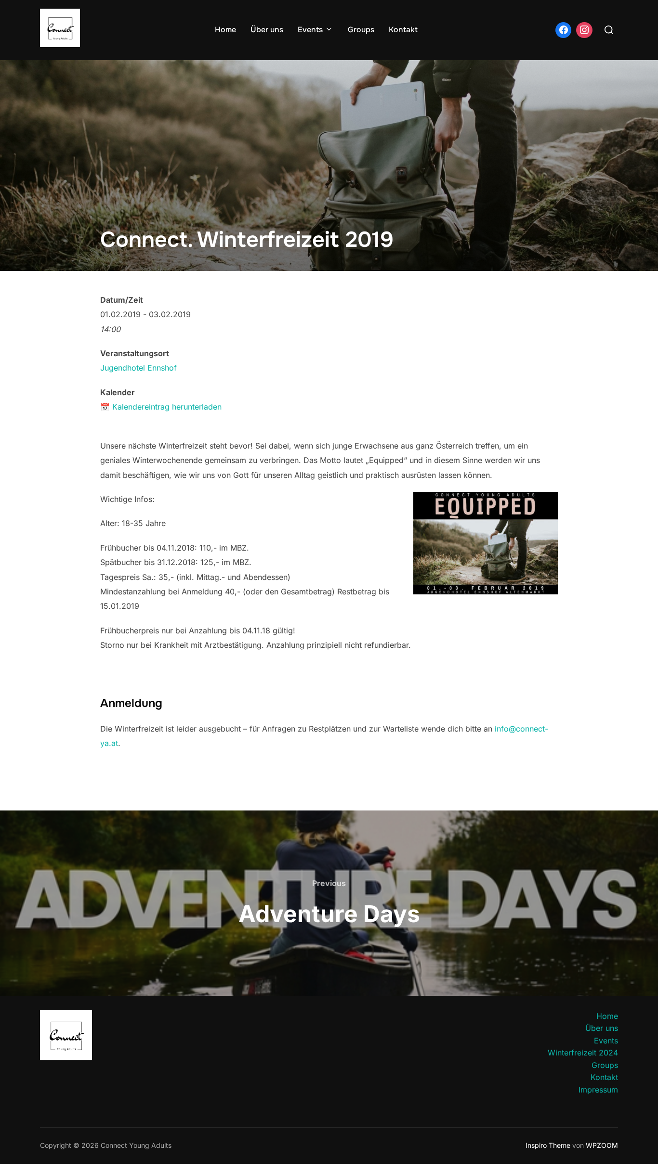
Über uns (266, 30)
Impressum (598, 1089)
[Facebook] (563, 30)
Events (310, 30)
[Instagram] (584, 30)
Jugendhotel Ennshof (138, 368)
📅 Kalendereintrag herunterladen (161, 406)
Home (225, 30)
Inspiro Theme (548, 1145)
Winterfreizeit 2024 (583, 1052)
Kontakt (403, 30)
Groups (361, 30)
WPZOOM (602, 1145)
